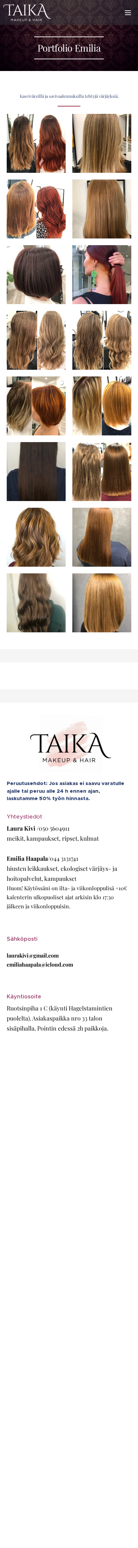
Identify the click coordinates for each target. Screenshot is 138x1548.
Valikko (128, 12)
